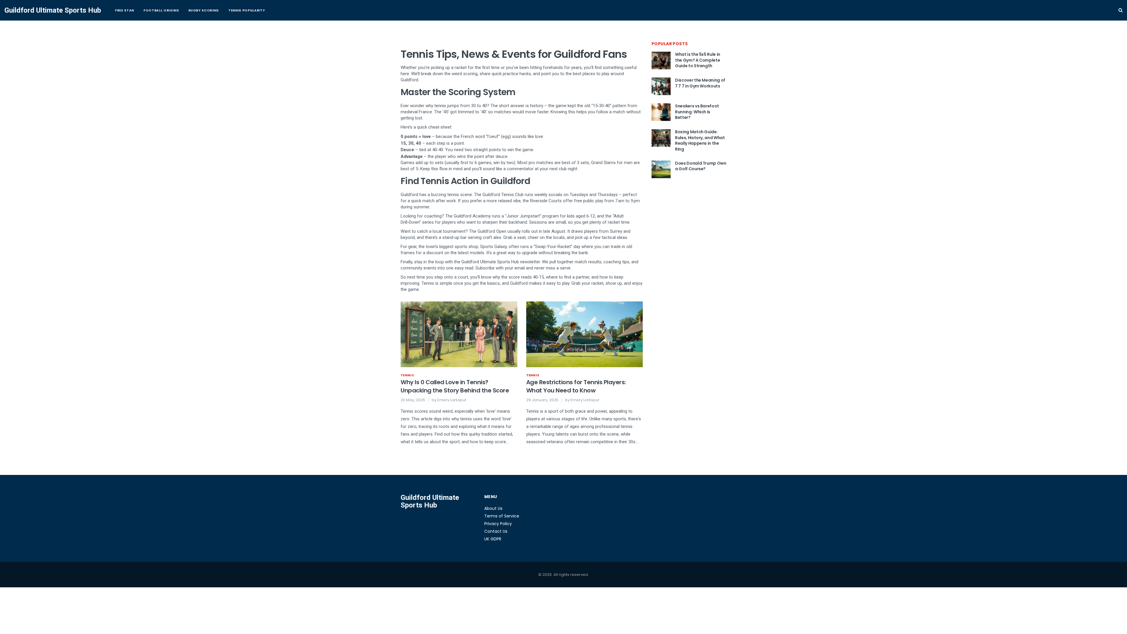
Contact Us (495, 531)
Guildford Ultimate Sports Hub (52, 10)
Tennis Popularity (246, 10)
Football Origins (161, 10)
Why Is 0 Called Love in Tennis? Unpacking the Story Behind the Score (455, 386)
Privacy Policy (498, 524)
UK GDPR (492, 539)
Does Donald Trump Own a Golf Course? (700, 166)
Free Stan (124, 10)
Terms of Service (501, 516)
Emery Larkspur (451, 400)
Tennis (407, 375)
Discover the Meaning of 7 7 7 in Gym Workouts (700, 83)
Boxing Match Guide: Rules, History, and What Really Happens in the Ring (700, 140)
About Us (493, 508)
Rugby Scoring (203, 10)
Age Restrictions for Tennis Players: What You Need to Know (576, 386)
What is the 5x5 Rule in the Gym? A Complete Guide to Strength (697, 60)
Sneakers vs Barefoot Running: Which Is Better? (697, 111)
